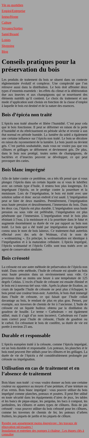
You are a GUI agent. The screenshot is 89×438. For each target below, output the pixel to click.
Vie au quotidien (12, 5)
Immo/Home (10, 16)
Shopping (8, 46)
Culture (6, 22)
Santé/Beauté (10, 34)
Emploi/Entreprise (13, 11)
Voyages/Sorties (12, 28)
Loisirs (6, 40)
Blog (5, 51)
